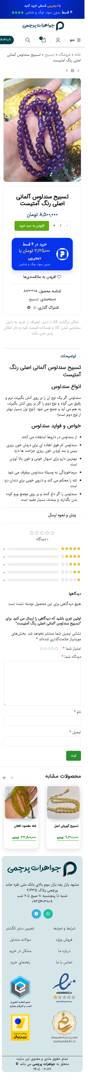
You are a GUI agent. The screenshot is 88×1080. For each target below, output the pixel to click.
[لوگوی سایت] (43, 26)
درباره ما (64, 951)
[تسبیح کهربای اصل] (63, 802)
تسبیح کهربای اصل (66, 826)
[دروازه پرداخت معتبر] (20, 1027)
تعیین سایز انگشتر (20, 928)
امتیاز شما (72, 649)
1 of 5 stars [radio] (56, 648)
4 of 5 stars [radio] (45, 648)
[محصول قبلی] (78, 71)
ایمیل (75, 732)
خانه (77, 55)
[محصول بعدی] (67, 71)
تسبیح (49, 55)
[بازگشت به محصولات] (72, 71)
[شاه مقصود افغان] (21, 802)
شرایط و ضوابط (64, 928)
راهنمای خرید (20, 962)
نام (77, 712)
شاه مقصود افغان (25, 826)
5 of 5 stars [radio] (41, 648)
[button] (11, 777)
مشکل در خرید (20, 951)
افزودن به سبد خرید (31, 225)
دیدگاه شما (71, 657)
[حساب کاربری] (58, 40)
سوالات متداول (20, 940)
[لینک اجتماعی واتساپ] (35, 307)
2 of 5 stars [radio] (52, 648)
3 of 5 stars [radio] (49, 648)
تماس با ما (64, 962)
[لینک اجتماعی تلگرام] (29, 307)
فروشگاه (64, 55)
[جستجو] (28, 40)
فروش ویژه (64, 940)
